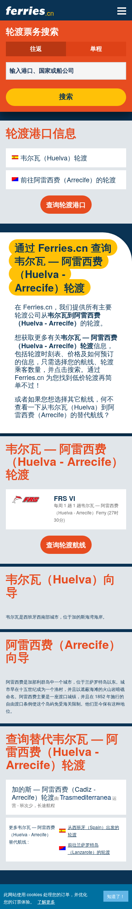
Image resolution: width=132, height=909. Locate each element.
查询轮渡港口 (66, 204)
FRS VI (64, 498)
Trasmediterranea (85, 797)
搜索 (66, 97)
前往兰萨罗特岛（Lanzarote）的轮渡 (89, 848)
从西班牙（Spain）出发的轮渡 (93, 830)
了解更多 (46, 901)
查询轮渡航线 (66, 544)
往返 (36, 49)
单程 (96, 49)
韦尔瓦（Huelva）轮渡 (54, 157)
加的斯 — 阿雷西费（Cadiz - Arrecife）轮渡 (54, 793)
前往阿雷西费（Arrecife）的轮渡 (68, 179)
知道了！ (116, 896)
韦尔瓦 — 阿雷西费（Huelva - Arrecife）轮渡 (66, 341)
